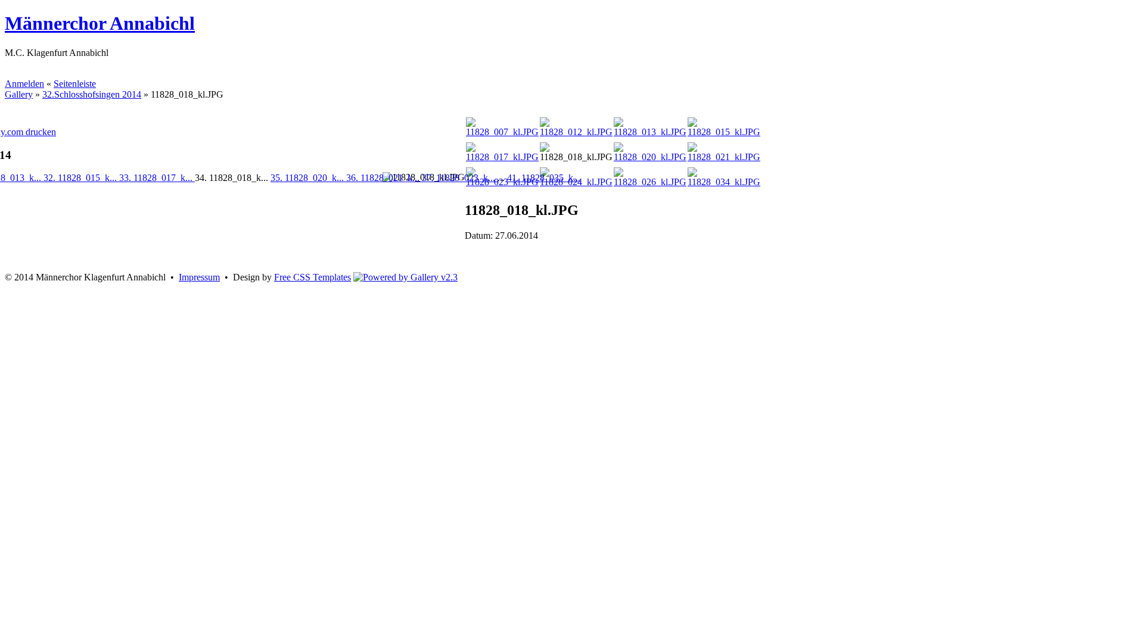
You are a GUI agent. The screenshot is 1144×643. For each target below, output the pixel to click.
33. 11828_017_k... (157, 178)
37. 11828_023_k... (460, 178)
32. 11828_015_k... (81, 178)
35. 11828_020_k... (308, 178)
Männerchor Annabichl (100, 23)
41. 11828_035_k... (543, 178)
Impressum (199, 277)
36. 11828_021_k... (384, 178)
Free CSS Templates (312, 277)
